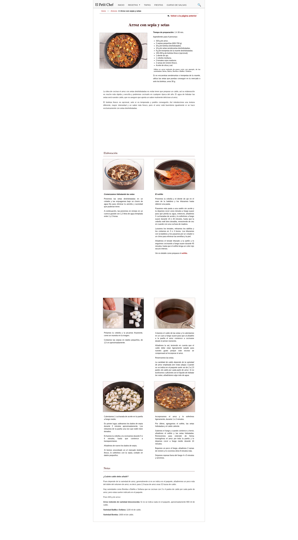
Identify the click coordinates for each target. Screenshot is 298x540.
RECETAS (133, 5)
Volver (184, 16)
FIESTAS (158, 5)
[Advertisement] (149, 129)
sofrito (184, 253)
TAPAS (147, 5)
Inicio (121, 5)
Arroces (114, 11)
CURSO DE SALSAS (176, 5)
